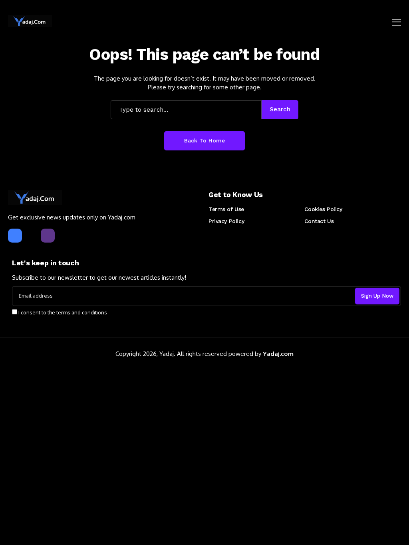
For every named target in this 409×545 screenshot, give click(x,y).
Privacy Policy (226, 221)
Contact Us (319, 221)
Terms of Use (226, 209)
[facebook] (15, 236)
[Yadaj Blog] (30, 22)
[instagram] (48, 236)
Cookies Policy (323, 209)
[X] (31, 236)
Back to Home (204, 140)
